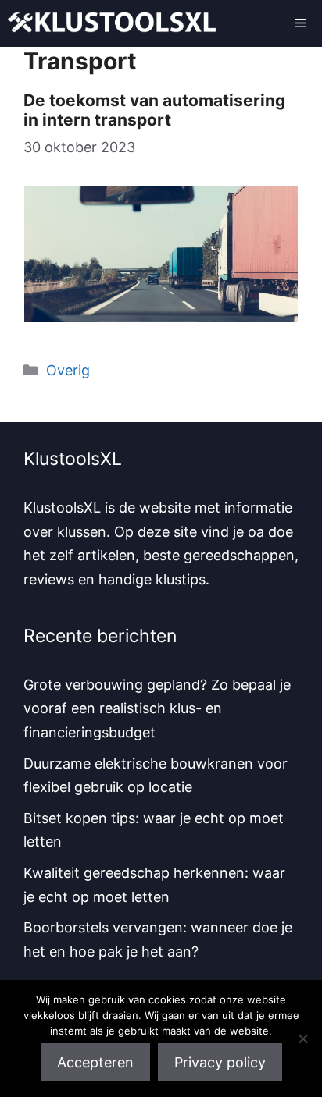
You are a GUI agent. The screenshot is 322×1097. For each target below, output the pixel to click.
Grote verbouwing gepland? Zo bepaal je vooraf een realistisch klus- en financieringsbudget (157, 708)
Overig (68, 370)
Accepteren (95, 1062)
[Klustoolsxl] (112, 23)
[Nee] (302, 1038)
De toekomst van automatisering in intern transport (154, 110)
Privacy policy (220, 1062)
